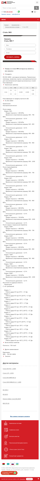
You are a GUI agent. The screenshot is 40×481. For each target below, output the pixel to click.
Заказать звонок (6, 14)
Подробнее (22, 479)
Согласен (29, 479)
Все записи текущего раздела (20, 416)
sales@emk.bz (16, 14)
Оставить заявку (12, 57)
